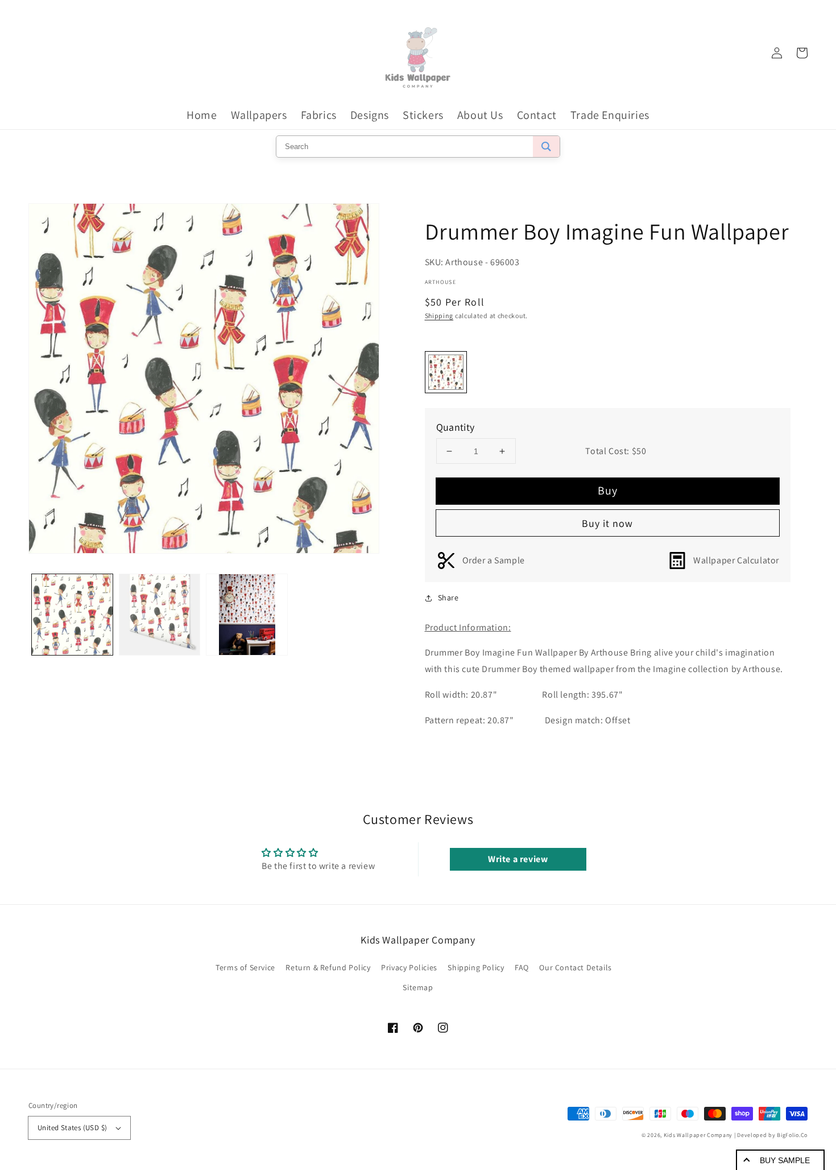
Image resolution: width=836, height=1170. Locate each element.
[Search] (546, 146)
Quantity (455, 427)
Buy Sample (785, 1160)
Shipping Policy (476, 967)
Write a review (518, 859)
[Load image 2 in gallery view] (160, 615)
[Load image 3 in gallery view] (247, 615)
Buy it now (607, 523)
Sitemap (418, 987)
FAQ (522, 967)
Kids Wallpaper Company (698, 1135)
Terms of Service (245, 967)
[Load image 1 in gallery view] (72, 615)
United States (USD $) (72, 1127)
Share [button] (448, 597)
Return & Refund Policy (327, 967)
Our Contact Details (575, 967)
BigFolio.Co (792, 1135)
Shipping (439, 315)
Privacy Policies (409, 967)
